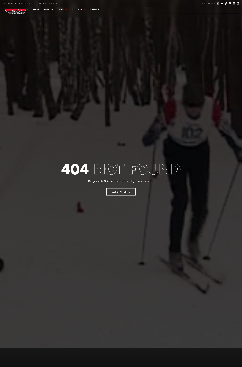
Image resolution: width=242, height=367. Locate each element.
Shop (31, 3)
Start (35, 9)
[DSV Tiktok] (226, 3)
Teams (60, 9)
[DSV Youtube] (222, 3)
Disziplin (77, 9)
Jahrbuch (41, 3)
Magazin (48, 9)
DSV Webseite (10, 3)
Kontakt (94, 9)
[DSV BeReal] (234, 3)
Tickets (22, 3)
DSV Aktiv (53, 3)
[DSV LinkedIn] (238, 3)
